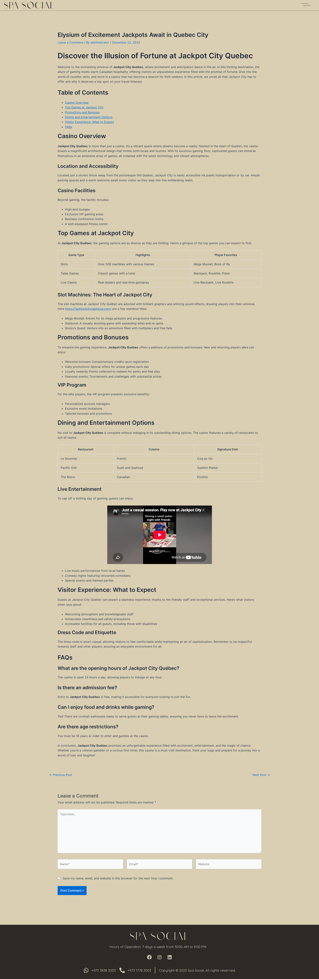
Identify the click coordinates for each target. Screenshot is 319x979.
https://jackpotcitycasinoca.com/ (88, 309)
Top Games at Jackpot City (84, 107)
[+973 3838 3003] (86, 970)
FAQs (68, 127)
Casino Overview (77, 102)
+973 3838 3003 (103, 970)
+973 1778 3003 (139, 970)
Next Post (261, 774)
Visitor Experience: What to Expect (89, 122)
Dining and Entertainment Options (88, 117)
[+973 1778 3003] (122, 970)
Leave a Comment (70, 42)
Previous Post (60, 774)
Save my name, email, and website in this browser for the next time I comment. (118, 878)
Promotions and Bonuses (82, 112)
